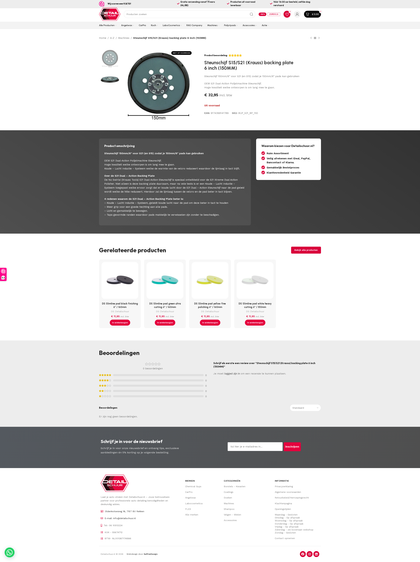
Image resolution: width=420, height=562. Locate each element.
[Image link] (115, 483)
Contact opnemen (285, 538)
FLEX (188, 509)
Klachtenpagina (283, 503)
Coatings (228, 492)
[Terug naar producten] (315, 38)
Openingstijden (283, 509)
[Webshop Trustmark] (101, 3)
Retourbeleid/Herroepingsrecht (292, 497)
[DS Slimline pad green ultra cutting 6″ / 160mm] (165, 281)
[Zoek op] (251, 14)
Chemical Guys (193, 486)
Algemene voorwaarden (288, 492)
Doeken (228, 497)
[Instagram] (310, 554)
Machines (123, 37)
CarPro (189, 492)
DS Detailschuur (120, 311)
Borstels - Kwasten (234, 486)
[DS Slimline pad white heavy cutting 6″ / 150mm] (255, 281)
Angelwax (190, 497)
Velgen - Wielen (232, 514)
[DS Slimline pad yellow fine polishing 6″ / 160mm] (210, 281)
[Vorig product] (311, 38)
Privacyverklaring (284, 486)
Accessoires (230, 520)
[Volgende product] (319, 38)
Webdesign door (142, 554)
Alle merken (191, 514)
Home (102, 37)
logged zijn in (232, 373)
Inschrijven (292, 446)
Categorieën (232, 480)
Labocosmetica (193, 503)
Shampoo (229, 509)
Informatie (282, 480)
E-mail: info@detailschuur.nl (120, 518)
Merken (190, 480)
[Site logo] (109, 14)
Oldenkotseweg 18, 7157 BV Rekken (124, 511)
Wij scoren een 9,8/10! (119, 3)
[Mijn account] (297, 14)
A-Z (112, 37)
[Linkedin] (316, 554)
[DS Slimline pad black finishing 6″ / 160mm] (119, 281)
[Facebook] (303, 554)
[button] (120, 323)
